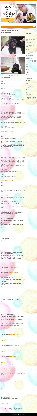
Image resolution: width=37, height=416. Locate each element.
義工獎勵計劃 (28, 87)
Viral (19, 414)
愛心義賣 (27, 74)
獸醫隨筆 (27, 83)
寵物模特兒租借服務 (29, 67)
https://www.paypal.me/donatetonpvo (7, 131)
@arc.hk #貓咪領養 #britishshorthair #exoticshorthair (29, 37)
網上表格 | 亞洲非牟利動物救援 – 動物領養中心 (31, 86)
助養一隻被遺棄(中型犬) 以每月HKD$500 (15, 345)
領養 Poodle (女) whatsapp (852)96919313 (18, 408)
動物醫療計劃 (9, 141)
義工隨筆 (27, 89)
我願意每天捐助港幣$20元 (13, 272)
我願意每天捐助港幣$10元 (13, 267)
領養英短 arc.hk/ (28, 42)
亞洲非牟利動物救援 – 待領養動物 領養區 (31, 61)
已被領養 (6, 403)
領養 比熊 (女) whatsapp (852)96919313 (8, 408)
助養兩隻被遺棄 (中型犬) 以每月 (14, 356)
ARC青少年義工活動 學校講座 (30, 52)
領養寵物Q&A (28, 94)
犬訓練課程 (28, 80)
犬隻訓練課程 (28, 81)
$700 (20, 356)
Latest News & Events (29, 55)
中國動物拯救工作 (29, 58)
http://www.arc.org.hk (7, 106)
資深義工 (27, 92)
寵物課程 (27, 69)
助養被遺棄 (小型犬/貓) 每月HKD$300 (15, 334)
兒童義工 (27, 64)
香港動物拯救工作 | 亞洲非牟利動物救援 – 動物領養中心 (31, 98)
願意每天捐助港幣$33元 (13, 277)
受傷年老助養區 (28, 66)
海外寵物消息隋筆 (29, 78)
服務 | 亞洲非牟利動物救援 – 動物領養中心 (31, 76)
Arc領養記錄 (28, 53)
